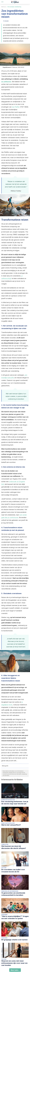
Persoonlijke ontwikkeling (14, 6)
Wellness (3, 6)
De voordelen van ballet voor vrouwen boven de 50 (13, 871)
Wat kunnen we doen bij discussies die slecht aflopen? (13, 847)
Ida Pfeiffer (16, 107)
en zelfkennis (6, 81)
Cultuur (3, 867)
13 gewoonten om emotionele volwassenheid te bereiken (13, 894)
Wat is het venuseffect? (11, 825)
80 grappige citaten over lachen (14, 940)
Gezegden (4, 914)
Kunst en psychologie (8, 823)
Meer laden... (15, 970)
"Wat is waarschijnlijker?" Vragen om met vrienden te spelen (15, 917)
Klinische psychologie (8, 799)
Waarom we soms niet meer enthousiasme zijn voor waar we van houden (14, 963)
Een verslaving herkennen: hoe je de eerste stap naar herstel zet (14, 803)
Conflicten (4, 844)
